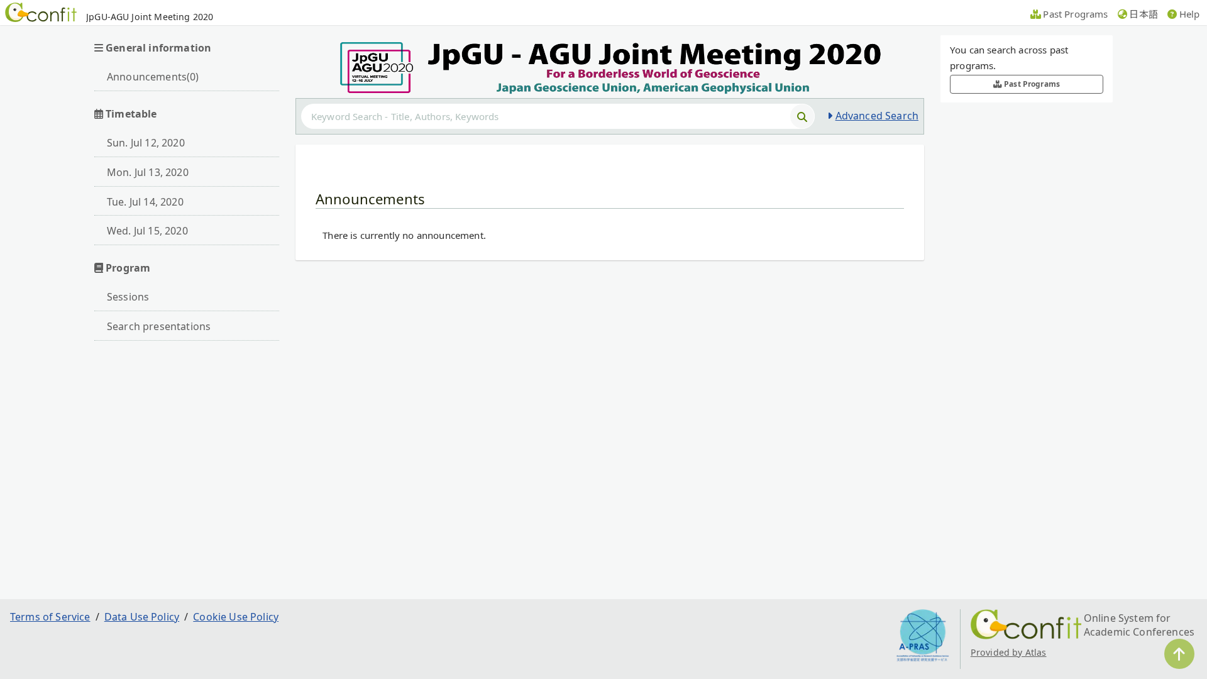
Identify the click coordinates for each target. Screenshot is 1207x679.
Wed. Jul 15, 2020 (147, 231)
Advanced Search (876, 116)
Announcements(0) (153, 77)
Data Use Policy (141, 617)
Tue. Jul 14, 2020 (145, 202)
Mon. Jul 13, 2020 (148, 172)
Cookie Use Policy (235, 617)
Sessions (128, 297)
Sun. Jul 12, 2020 (146, 143)
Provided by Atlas (1009, 652)
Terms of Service (50, 617)
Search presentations (159, 326)
